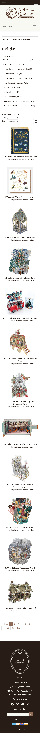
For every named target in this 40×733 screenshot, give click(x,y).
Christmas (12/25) (10, 60)
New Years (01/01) (28, 106)
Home (5, 39)
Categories (8, 26)
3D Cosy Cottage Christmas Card (20, 608)
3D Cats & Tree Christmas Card (20, 277)
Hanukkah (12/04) (10, 106)
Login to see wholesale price (22, 159)
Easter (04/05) (9, 78)
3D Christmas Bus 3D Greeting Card (20, 318)
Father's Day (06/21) (11, 92)
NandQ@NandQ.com (21, 686)
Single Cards (8, 69)
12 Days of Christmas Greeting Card (20, 156)
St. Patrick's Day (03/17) (12, 73)
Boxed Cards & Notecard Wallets (16, 83)
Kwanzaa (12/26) (26, 60)
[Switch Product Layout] (35, 121)
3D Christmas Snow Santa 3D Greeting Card (20, 485)
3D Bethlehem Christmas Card (20, 237)
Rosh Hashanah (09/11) (12, 96)
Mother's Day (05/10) (11, 87)
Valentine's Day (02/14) (26, 69)
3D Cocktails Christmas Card (20, 527)
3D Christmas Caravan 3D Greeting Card (20, 359)
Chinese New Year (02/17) (13, 64)
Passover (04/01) (25, 78)
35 (8, 628)
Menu (4, 2)
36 (13, 628)
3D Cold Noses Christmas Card (20, 567)
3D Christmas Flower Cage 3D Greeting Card (20, 402)
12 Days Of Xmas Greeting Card (20, 197)
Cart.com (26, 729)
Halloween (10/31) (10, 101)
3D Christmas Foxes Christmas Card (20, 444)
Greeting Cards (16, 39)
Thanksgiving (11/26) (28, 101)
